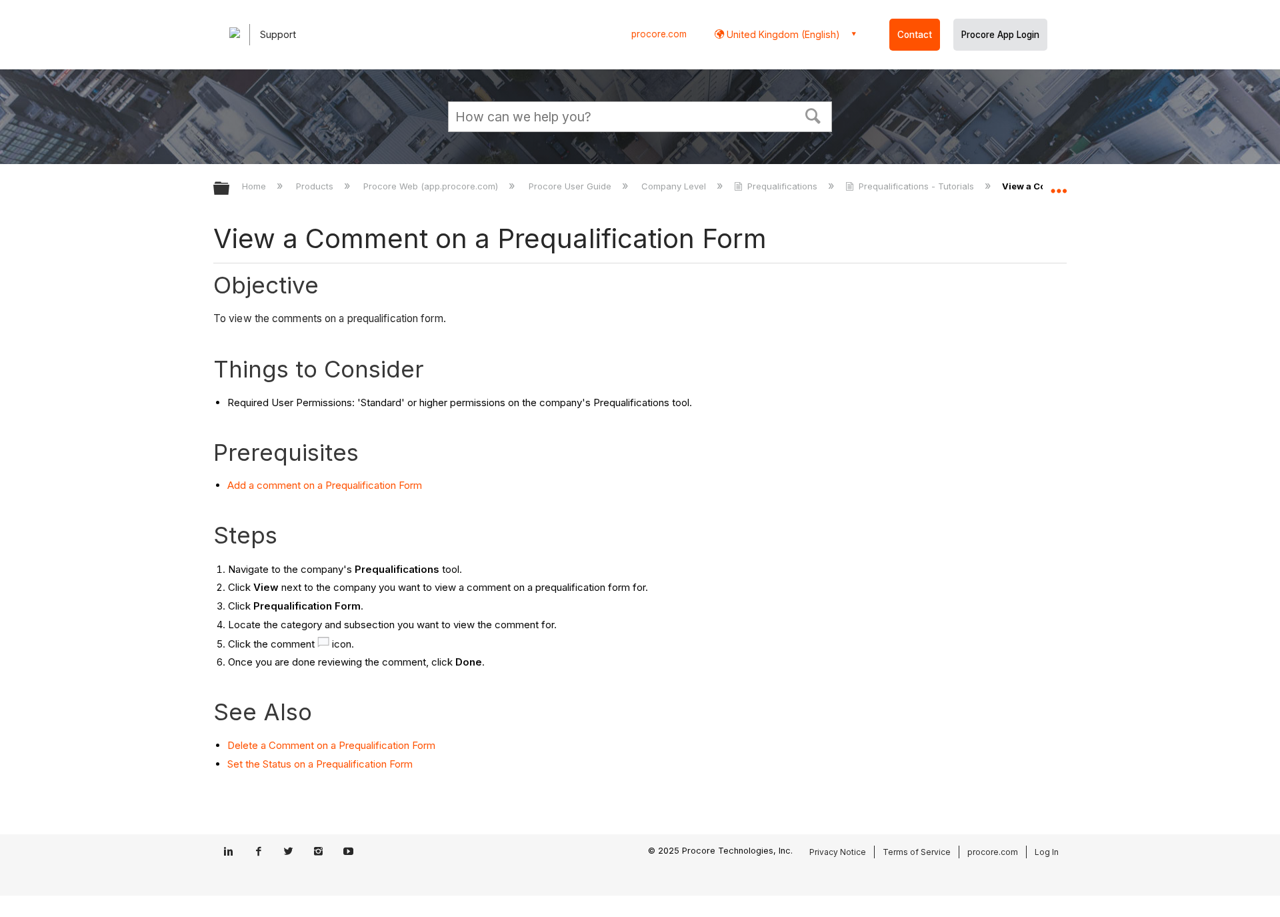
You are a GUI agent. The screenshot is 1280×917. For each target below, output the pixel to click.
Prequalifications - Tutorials (916, 186)
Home (255, 186)
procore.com (659, 34)
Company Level (675, 186)
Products (316, 186)
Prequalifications (782, 186)
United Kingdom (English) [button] (782, 34)
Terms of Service (917, 852)
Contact (914, 34)
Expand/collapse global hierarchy (230, 189)
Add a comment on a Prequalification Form (324, 485)
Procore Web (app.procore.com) (432, 186)
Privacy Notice (837, 852)
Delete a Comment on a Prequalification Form (331, 745)
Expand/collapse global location (1059, 185)
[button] (813, 114)
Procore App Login (1000, 34)
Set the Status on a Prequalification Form (320, 764)
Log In (1047, 852)
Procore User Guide (571, 186)
